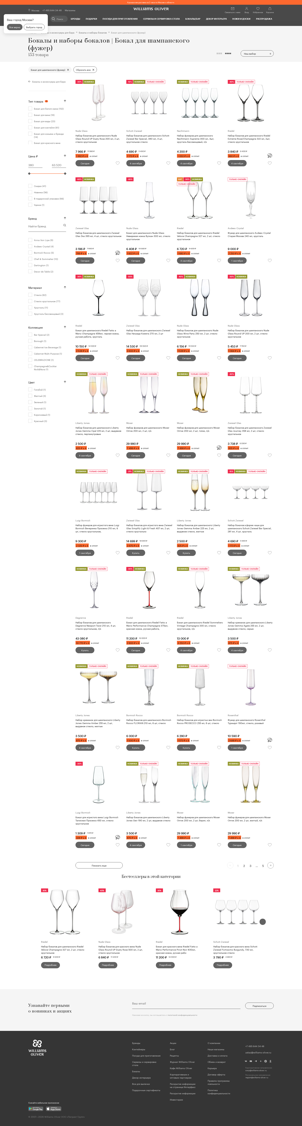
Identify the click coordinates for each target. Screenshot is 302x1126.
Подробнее (50, 964)
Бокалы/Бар (192, 18)
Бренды (75, 18)
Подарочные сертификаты (146, 1090)
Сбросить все (83, 69)
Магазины (70, 10)
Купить (135, 553)
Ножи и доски (241, 18)
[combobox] (257, 53)
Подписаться (259, 1005)
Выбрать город (34, 27)
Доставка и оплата (217, 1055)
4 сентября (136, 163)
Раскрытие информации (182, 1093)
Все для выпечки (141, 1083)
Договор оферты (216, 1074)
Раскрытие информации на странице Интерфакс (183, 1085)
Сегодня (85, 163)
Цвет (31, 382)
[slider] (29, 174)
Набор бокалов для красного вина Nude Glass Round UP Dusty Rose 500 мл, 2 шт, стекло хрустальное (120, 949)
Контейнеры (138, 1049)
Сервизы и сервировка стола (161, 18)
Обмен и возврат (217, 1061)
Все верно (14, 27)
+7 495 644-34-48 (52, 10)
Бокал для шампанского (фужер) (48, 69)
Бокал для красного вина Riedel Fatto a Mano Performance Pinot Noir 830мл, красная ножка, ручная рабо (177, 949)
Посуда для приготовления (120, 18)
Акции (173, 1043)
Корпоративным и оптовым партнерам (180, 1076)
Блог (172, 1049)
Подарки (91, 18)
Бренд (32, 218)
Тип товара (37, 101)
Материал (35, 287)
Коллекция (35, 327)
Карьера (212, 1068)
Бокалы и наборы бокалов (93, 32)
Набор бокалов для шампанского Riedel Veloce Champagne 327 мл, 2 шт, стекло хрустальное (62, 949)
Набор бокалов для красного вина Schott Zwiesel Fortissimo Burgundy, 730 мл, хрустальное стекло (235, 949)
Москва (35, 10)
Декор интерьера (216, 18)
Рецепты (174, 1055)
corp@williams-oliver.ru (256, 1070)
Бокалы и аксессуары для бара (57, 32)
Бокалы (136, 1071)
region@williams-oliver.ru (256, 1077)
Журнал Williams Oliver (182, 1061)
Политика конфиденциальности (219, 1091)
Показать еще (99, 865)
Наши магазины (216, 1049)
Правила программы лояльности (219, 1082)
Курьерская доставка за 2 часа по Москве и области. (151, 2)
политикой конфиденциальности (182, 1014)
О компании (214, 1043)
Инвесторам (177, 1099)
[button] (263, 922)
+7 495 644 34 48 (254, 1046)
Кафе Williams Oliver (181, 1068)
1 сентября (237, 260)
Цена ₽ (33, 156)
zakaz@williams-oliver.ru (258, 1052)
